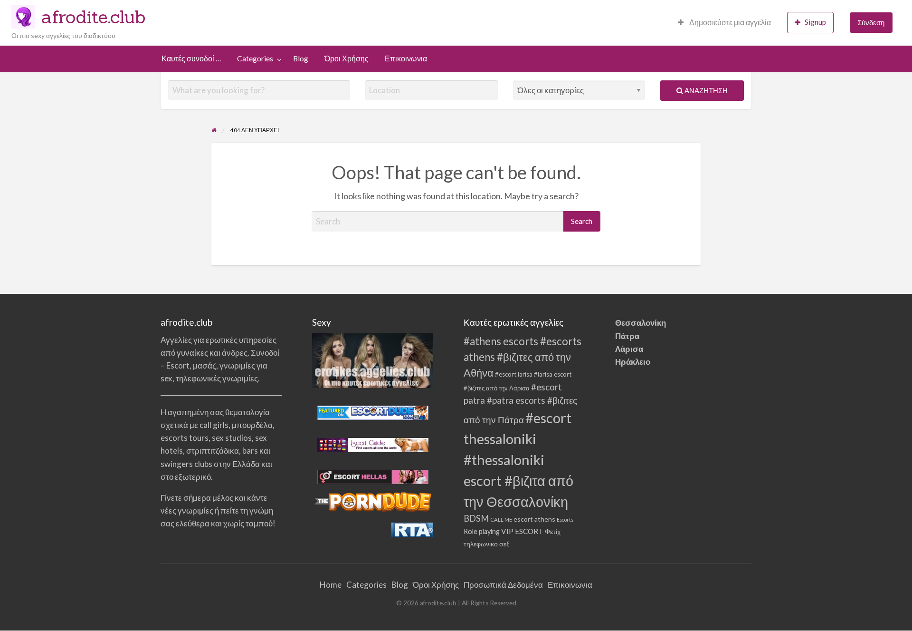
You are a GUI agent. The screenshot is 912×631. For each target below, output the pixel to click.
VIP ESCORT (522, 531)
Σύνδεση (870, 22)
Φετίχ (552, 531)
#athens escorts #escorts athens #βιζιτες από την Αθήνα (522, 357)
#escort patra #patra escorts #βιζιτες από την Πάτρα (520, 403)
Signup (815, 22)
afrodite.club (93, 16)
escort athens (534, 519)
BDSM (476, 518)
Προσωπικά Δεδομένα (503, 585)
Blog (300, 58)
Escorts (565, 519)
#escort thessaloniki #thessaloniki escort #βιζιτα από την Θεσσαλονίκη (518, 459)
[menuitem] (724, 22)
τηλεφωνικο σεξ (486, 544)
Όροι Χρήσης (346, 58)
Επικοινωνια (406, 58)
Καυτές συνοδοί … (191, 58)
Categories (255, 58)
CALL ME (501, 519)
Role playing (482, 531)
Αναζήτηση (705, 90)
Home (331, 585)
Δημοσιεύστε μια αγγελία (729, 22)
